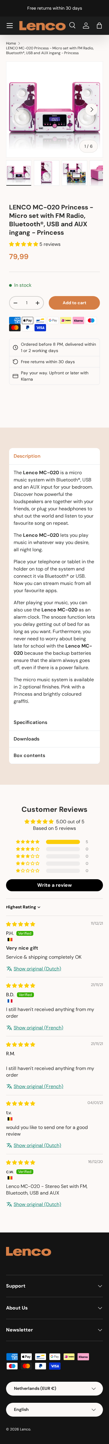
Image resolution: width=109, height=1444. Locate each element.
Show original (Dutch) (37, 969)
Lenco (25, 1429)
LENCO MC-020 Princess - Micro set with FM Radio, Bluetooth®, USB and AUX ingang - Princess (50, 50)
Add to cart (74, 302)
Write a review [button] (54, 885)
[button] (99, 25)
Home (11, 43)
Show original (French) (38, 1028)
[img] (20, 924)
